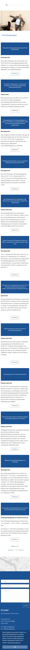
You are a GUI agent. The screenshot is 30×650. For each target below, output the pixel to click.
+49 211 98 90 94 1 (9, 629)
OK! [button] (15, 647)
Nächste (21, 550)
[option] (15, 21)
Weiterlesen (15, 73)
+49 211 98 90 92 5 (8, 627)
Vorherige (10, 550)
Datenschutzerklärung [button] (14, 642)
